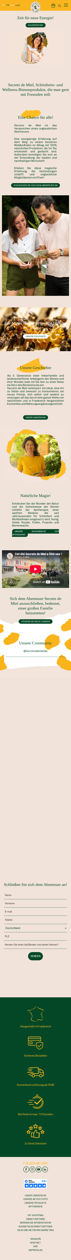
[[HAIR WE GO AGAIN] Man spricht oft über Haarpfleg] (20, 803)
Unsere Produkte (35, 336)
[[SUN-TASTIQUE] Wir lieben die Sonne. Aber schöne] (20, 773)
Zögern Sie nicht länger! (35, 621)
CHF (18, 5)
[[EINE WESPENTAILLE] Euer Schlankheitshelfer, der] (50, 742)
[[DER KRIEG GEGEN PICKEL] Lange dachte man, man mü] (20, 742)
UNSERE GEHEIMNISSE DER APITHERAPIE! (35, 533)
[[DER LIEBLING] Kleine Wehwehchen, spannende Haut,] (50, 681)
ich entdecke (35, 25)
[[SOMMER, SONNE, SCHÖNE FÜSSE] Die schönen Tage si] (20, 681)
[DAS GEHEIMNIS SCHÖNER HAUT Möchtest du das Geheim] (50, 712)
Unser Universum (36, 417)
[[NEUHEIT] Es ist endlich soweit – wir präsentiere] (20, 712)
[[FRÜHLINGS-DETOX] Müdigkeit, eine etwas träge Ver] (50, 773)
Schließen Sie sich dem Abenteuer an (35, 185)
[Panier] (53, 4)
